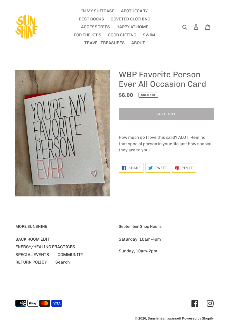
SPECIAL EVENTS (32, 254)
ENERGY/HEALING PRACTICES (45, 246)
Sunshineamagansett (164, 318)
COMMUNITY (70, 254)
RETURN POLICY (31, 262)
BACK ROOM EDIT (32, 239)
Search (62, 262)
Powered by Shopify (198, 318)
